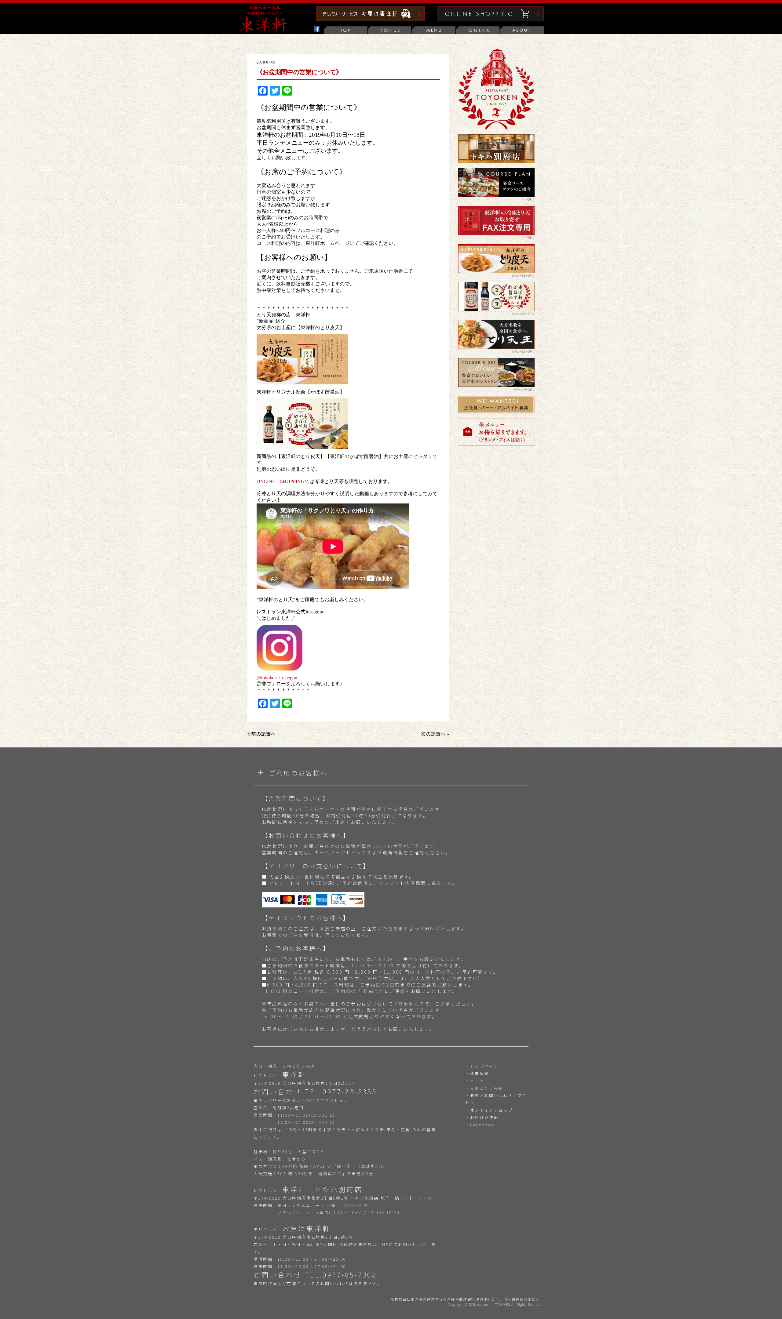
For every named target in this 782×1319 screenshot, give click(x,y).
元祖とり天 (478, 30)
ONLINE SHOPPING (281, 481)
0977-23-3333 (350, 1091)
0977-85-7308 (350, 1274)
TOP (346, 30)
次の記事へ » (435, 733)
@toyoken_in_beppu (277, 678)
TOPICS (390, 30)
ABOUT (522, 30)
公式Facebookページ (302, 30)
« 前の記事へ (261, 733)
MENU (434, 30)
